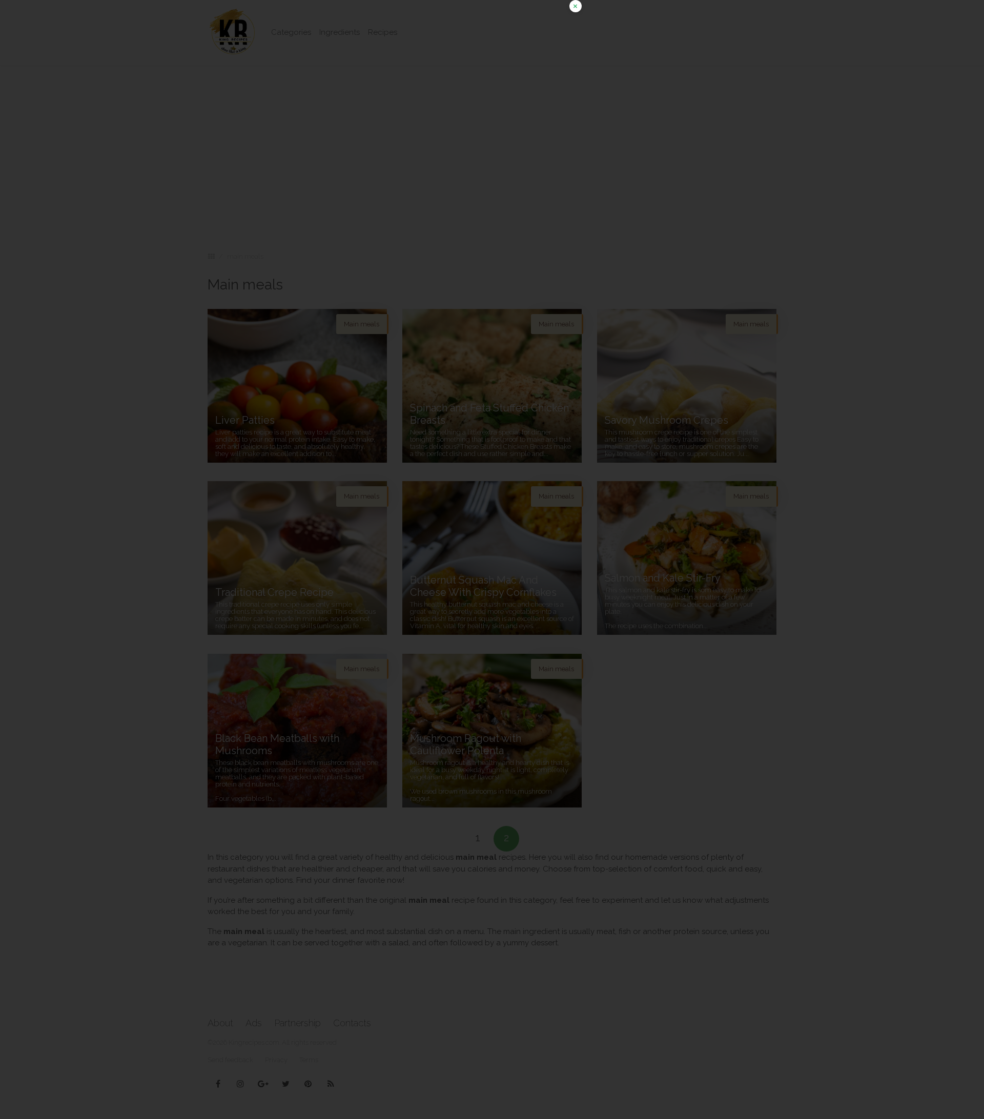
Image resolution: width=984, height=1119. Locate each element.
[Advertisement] (492, 71)
